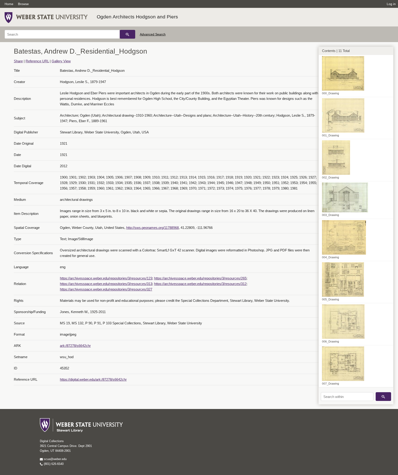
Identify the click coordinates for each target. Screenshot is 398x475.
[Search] (127, 34)
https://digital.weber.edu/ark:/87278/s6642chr (93, 379)
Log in (391, 4)
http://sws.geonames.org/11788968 (152, 228)
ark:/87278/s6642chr (75, 346)
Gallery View (61, 61)
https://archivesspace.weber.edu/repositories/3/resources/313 (106, 284)
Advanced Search (153, 34)
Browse (23, 4)
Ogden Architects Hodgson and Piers (137, 16)
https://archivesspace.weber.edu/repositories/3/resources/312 (200, 284)
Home (9, 4)
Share (18, 61)
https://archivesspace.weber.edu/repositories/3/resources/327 (106, 289)
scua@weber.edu (55, 459)
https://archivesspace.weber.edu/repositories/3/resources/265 (200, 278)
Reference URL (37, 61)
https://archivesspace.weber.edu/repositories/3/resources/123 (106, 278)
